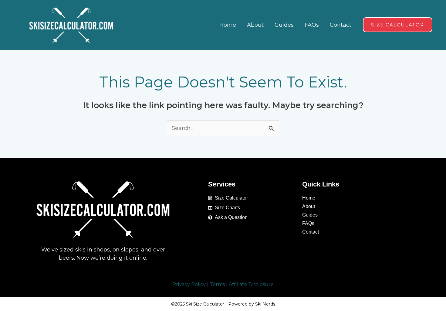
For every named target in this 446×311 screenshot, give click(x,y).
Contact (310, 231)
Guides (310, 214)
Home (308, 197)
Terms (217, 284)
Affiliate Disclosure (251, 284)
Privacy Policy (189, 284)
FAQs (308, 223)
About (308, 206)
